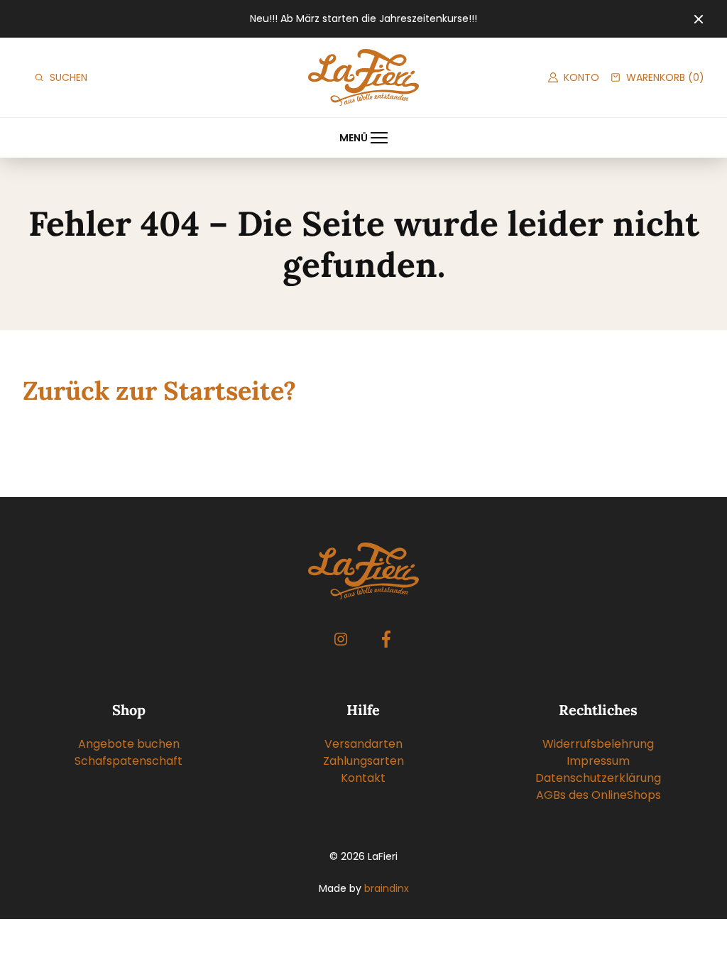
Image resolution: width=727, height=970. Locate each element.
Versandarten (363, 744)
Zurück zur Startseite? (159, 390)
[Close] (698, 19)
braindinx (386, 888)
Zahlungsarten (363, 761)
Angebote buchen (129, 744)
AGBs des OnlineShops (598, 795)
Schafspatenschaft (128, 761)
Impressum (598, 761)
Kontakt (363, 778)
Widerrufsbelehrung (598, 744)
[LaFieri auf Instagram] (341, 639)
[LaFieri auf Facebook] (386, 639)
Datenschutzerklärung (598, 778)
